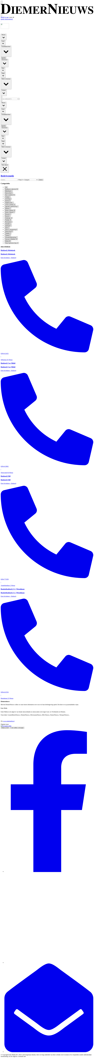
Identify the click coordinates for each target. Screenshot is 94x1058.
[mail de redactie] (48, 1051)
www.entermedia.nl (8, 721)
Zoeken (41, 179)
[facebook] (48, 871)
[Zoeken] (19, 99)
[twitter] (48, 962)
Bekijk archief (5, 727)
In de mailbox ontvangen (17, 727)
